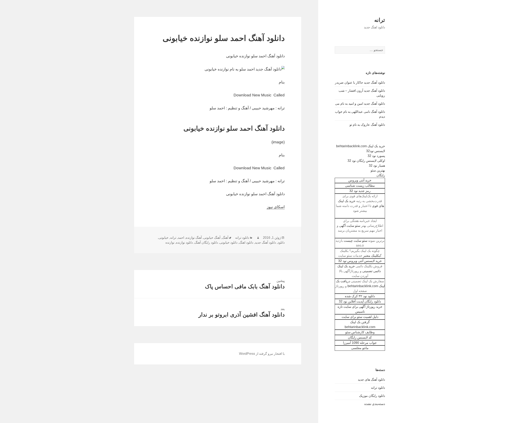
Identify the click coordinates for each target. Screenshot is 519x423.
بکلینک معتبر (371, 255)
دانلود (281, 242)
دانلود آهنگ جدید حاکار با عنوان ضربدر (360, 82)
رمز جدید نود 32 (360, 191)
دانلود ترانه (378, 387)
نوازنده (169, 242)
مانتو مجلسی (360, 348)
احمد (181, 237)
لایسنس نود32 (375, 151)
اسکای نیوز (276, 207)
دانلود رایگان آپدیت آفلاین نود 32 (360, 301)
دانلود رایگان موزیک (372, 395)
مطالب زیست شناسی (360, 185)
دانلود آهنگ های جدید (371, 379)
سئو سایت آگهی (349, 225)
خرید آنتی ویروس (359, 180)
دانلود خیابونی (228, 242)
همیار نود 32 (377, 165)
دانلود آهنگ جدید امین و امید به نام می (360, 103)
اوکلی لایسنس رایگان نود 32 (366, 160)
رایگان (380, 175)
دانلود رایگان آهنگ (206, 242)
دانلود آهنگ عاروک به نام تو (367, 124)
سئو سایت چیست (355, 240)
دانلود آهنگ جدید (265, 242)
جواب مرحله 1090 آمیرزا (360, 342)
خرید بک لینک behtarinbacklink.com (360, 146)
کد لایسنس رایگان (360, 337)
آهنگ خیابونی (211, 237)
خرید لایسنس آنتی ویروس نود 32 (360, 261)
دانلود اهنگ (246, 242)
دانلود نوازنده (184, 242)
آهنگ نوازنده (194, 237)
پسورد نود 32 (376, 156)
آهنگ (225, 237)
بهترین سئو (378, 170)
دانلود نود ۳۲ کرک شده (360, 296)
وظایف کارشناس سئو (360, 332)
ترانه (379, 20)
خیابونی (163, 237)
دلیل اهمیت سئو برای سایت (360, 317)
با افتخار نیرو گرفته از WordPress (262, 353)
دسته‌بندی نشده (374, 404)
